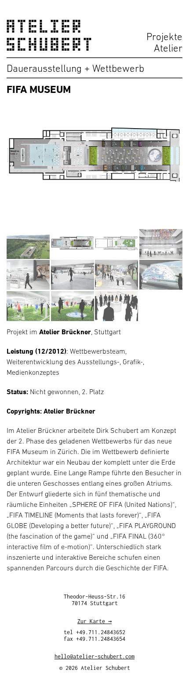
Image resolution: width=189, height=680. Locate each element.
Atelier (168, 48)
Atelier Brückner (65, 332)
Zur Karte (91, 621)
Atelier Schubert (50, 36)
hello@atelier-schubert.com (94, 656)
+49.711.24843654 (100, 639)
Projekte (164, 36)
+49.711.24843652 (100, 632)
